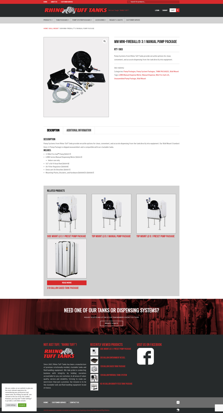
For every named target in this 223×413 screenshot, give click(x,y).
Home (45, 2)
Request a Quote (116, 20)
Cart (174, 10)
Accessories (100, 20)
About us (54, 2)
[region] (111, 317)
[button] (105, 41)
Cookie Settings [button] (11, 405)
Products (47, 20)
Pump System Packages (81, 20)
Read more (67, 283)
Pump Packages (130, 71)
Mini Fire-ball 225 (162, 75)
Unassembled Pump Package (125, 78)
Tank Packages (62, 20)
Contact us (74, 402)
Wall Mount (54, 29)
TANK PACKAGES (162, 71)
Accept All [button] (22, 405)
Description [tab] (53, 130)
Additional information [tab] (79, 130)
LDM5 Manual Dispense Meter (130, 75)
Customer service (67, 2)
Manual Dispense (148, 75)
